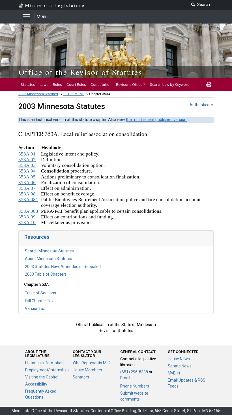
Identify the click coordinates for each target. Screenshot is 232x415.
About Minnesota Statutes (48, 258)
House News (179, 359)
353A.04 (27, 171)
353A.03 (27, 165)
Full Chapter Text (40, 301)
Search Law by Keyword (170, 84)
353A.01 (27, 154)
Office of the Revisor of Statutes (80, 72)
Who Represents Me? (92, 363)
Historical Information (44, 363)
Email (125, 378)
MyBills (174, 373)
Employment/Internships (47, 370)
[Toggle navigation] (27, 16)
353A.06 (27, 182)
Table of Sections (40, 293)
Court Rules (76, 84)
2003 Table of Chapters (46, 274)
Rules (57, 84)
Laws (44, 84)
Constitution (101, 84)
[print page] (209, 84)
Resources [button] (37, 237)
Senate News (180, 366)
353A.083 (28, 211)
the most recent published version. (156, 119)
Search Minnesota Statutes (49, 251)
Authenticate (201, 105)
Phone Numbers (134, 386)
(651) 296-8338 (134, 372)
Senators (81, 377)
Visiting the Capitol (41, 377)
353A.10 (27, 222)
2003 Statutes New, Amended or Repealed (63, 266)
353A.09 (27, 217)
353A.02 (27, 159)
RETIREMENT (73, 94)
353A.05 (27, 177)
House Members (87, 370)
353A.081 (28, 199)
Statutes (28, 84)
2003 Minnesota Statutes (38, 94)
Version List (35, 308)
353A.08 (27, 194)
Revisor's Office (129, 84)
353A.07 (27, 188)
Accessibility (36, 384)
